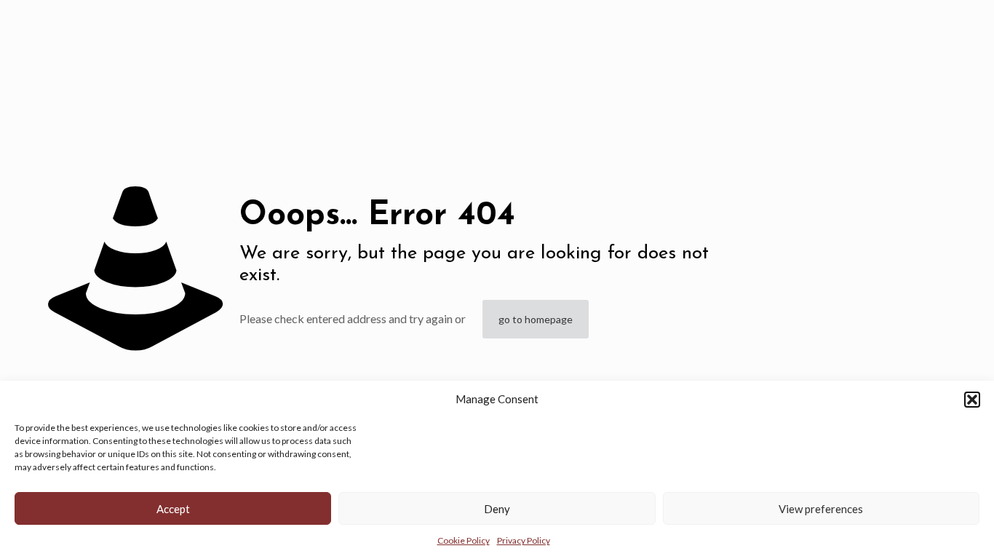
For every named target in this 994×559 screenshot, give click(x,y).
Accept (173, 508)
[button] (972, 399)
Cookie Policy (463, 540)
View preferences (821, 508)
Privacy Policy (523, 540)
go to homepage (535, 319)
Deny (497, 508)
